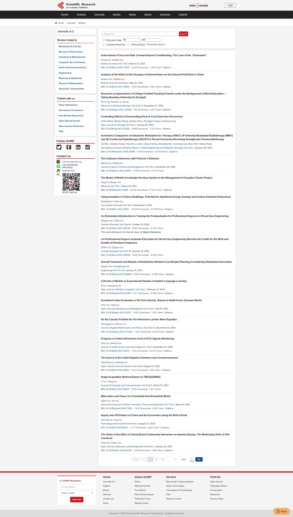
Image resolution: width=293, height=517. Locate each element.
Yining (112, 381)
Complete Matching (115, 44)
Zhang (117, 144)
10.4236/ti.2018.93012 (117, 427)
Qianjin (106, 266)
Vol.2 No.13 (149, 328)
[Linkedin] (78, 147)
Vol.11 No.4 (137, 105)
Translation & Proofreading (179, 490)
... (169, 459)
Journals (99, 14)
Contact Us (108, 498)
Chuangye (107, 324)
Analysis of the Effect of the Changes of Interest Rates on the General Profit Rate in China (152, 74)
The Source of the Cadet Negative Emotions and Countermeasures (139, 357)
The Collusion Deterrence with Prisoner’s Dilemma (130, 158)
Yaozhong (107, 362)
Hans (118, 201)
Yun (115, 400)
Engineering (65, 73)
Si (103, 285)
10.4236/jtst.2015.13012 (117, 351)
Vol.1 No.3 (147, 347)
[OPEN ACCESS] (198, 5)
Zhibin (118, 220)
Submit (183, 14)
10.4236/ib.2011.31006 (117, 190)
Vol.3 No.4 (150, 167)
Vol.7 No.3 (123, 63)
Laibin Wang (107, 121)
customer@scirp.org (72, 161)
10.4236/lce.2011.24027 (117, 209)
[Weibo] (87, 147)
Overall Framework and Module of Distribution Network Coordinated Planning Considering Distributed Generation (166, 262)
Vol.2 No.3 (149, 308)
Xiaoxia (116, 343)
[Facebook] (69, 147)
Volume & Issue (173, 498)
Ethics (137, 481)
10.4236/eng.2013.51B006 (119, 274)
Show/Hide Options (156, 44)
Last (183, 459)
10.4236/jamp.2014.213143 (119, 331)
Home (64, 14)
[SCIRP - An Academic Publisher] (76, 5)
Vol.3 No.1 (131, 125)
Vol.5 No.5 (147, 385)
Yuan (118, 420)
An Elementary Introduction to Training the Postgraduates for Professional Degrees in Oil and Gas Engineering (165, 216)
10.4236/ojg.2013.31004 (118, 128)
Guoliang (107, 201)
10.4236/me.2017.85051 (118, 86)
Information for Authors (71, 110)
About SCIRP (143, 477)
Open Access (216, 481)
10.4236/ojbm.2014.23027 (118, 312)
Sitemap (107, 494)
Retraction (215, 494)
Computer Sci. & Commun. (72, 62)
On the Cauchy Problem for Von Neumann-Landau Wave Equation (139, 319)
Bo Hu (126, 102)
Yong (105, 182)
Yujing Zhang (205, 144)
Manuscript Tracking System (180, 481)
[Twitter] (58, 147)
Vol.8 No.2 (149, 446)
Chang (106, 60)
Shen (135, 121)
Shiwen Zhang (121, 121)
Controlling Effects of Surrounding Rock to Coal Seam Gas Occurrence (142, 116)
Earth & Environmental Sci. (73, 67)
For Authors (140, 490)
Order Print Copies (175, 486)
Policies (215, 477)
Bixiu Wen (193, 144)
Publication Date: (113, 40)
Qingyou (106, 220)
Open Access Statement (71, 126)
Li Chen (139, 144)
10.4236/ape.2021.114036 (118, 109)
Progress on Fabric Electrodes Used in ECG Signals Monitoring (137, 338)
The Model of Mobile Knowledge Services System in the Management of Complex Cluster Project (156, 177)
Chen (105, 305)
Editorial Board (138, 44)
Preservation (216, 490)
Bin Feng (105, 102)
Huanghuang (121, 266)
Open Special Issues (69, 121)
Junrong (106, 420)
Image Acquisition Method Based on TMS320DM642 (131, 377)
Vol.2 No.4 (128, 205)
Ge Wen (105, 144)
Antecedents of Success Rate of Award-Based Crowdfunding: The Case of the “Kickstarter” (154, 55)
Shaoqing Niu (165, 144)
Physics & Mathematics (71, 83)
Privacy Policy (216, 498)
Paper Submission (68, 105)
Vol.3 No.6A (125, 224)
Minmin (121, 324)
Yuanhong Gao (180, 144)
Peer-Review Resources (71, 115)
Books (117, 14)
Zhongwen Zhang (152, 121)
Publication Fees (143, 498)
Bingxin (115, 182)
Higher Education (152, 232)
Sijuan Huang (150, 144)
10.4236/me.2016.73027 (118, 67)
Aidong (106, 163)
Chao (105, 442)
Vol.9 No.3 (133, 423)
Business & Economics (71, 52)
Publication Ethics (218, 486)
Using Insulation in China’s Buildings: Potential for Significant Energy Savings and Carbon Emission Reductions (166, 197)
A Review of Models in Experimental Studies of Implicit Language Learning (144, 281)
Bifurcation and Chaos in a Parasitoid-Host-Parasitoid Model (135, 396)
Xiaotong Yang (169, 121)
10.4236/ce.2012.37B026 (118, 255)
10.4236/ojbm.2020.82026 (118, 450)
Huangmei (114, 285)
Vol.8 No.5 (123, 83)
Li (103, 381)
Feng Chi (130, 144)
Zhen (105, 343)
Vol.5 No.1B (118, 270)
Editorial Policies (142, 486)
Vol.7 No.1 (169, 404)
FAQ (61, 131)
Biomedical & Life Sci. (70, 46)
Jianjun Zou (106, 79)
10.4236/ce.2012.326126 (118, 228)
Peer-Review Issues (144, 494)
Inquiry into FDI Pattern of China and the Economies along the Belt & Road (144, 415)
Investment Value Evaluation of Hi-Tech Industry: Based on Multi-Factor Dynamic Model (151, 300)
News (132, 14)
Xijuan (105, 400)
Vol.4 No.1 (189, 148)
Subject (106, 486)
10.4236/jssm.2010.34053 (118, 170)
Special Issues (141, 503)
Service (171, 477)
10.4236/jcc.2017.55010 (117, 389)
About (147, 14)
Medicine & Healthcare (70, 78)
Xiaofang (121, 362)
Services (165, 14)
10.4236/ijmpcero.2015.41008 (120, 151)
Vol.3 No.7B (125, 251)
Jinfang (117, 163)
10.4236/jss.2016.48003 (117, 370)
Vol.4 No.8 (138, 366)
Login (230, 5)
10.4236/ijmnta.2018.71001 (119, 408)
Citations (167, 67)
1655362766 (68, 170)
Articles (81, 14)
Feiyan (116, 442)
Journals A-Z (109, 481)
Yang (115, 305)
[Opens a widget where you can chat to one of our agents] (281, 511)
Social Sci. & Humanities (71, 88)
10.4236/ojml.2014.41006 (118, 293)
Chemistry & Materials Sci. (72, 57)
